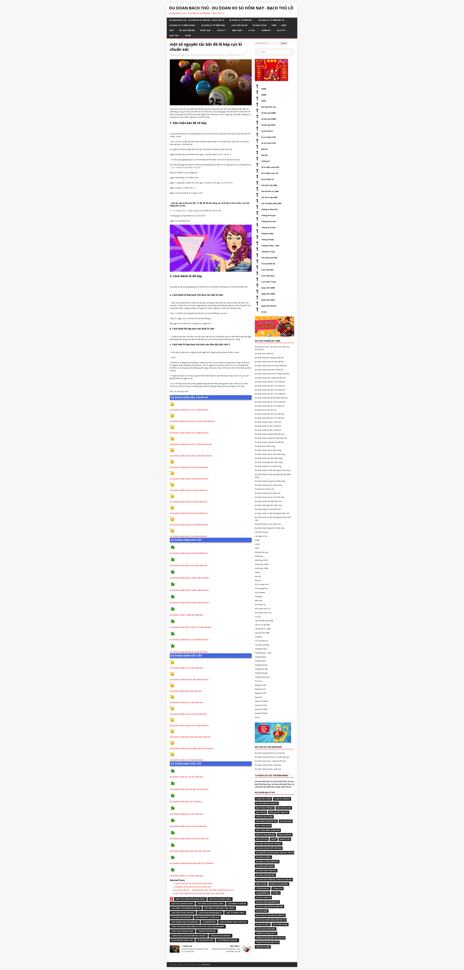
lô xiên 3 (275, 893)
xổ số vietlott (267, 131)
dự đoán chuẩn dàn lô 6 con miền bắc (269, 418)
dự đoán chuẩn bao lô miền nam (267, 493)
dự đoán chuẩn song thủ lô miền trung (270, 481)
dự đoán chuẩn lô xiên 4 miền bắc (268, 430)
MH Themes (206, 965)
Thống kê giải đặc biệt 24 (266, 933)
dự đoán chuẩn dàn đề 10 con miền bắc (270, 394)
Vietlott (221, 30)
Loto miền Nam (268, 276)
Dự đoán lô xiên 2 (263, 857)
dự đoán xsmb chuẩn (264, 866)
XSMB (274, 25)
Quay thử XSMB (268, 288)
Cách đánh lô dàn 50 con (266, 821)
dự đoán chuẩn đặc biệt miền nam (268, 501)
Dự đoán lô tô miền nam (213, 25)
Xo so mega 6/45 (268, 137)
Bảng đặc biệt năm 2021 (278, 812)
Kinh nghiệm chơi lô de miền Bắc (185, 922)
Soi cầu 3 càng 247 (263, 897)
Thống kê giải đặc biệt (207, 931)
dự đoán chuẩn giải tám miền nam (268, 505)
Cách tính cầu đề (239, 25)
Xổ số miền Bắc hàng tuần (182, 940)
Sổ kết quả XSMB (268, 113)
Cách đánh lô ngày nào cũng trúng (219, 908)
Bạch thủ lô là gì (284, 808)
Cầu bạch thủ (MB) (269, 185)
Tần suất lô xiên (263, 947)
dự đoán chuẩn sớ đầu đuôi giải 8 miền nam (272, 513)
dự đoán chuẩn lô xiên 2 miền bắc (268, 422)
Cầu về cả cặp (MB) (269, 197)
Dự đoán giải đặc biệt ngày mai (268, 848)
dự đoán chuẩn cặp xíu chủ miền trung (270, 454)
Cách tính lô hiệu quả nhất (183, 913)
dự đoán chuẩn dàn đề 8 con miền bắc (270, 390)
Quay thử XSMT (268, 300)
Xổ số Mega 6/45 (261, 588)
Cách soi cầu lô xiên (264, 817)
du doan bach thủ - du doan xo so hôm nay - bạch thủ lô (204, 55)
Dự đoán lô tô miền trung (182, 25)
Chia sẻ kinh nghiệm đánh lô (210, 913)
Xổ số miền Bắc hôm (205, 940)
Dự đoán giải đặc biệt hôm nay (268, 844)
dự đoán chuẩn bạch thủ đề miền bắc (269, 361)
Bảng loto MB (260, 685)
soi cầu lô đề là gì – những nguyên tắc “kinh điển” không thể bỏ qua (204, 890)
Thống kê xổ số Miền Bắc (220, 936)
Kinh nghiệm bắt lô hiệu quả (207, 917)
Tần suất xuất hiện (269, 257)
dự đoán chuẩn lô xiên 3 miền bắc (268, 426)
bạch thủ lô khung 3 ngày (182, 904)
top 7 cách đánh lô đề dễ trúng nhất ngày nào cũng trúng (199, 893)
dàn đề (273, 839)
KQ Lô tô (281, 30)
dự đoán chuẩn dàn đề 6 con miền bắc (270, 386)
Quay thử (173, 35)
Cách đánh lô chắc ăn (237, 904)
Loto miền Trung (268, 282)
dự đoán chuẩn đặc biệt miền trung (268, 458)
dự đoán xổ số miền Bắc (181, 917)
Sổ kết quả (205, 30)
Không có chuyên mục (279, 884)
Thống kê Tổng (268, 251)
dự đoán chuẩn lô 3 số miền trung (268, 466)
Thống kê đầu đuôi (269, 209)
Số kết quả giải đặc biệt (265, 929)
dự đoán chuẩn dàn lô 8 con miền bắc (269, 414)
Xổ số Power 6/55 (262, 584)
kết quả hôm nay (268, 107)
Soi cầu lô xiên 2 (262, 924)
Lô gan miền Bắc (209, 922)
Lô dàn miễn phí (262, 893)
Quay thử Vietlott (269, 306)
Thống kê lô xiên (268, 221)
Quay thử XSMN (268, 294)
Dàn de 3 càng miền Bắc (265, 835)
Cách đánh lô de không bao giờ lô (186, 908)
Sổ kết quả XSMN (268, 119)
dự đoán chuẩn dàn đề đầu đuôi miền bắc (271, 398)
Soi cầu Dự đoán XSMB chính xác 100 (270, 920)
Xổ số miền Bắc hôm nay (227, 940)
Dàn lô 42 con (262, 839)
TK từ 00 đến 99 (268, 264)
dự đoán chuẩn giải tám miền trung (268, 462)
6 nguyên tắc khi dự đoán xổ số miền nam (193, 887)
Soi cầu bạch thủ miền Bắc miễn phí (270, 915)
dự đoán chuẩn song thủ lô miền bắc (269, 442)
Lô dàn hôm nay (262, 889)
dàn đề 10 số (285, 839)
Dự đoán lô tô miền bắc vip (271, 20)
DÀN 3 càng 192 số (263, 826)
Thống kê (265, 30)
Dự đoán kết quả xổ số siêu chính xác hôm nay (275, 853)
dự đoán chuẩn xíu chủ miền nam (268, 524)
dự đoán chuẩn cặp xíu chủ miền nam (269, 497)
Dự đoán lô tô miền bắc (240, 20)
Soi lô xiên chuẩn (280, 924)
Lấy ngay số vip (259, 25)
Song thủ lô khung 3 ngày (182, 931)
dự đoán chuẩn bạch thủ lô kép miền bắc (271, 365)
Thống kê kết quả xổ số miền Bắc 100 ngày (189, 936)
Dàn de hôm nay (284, 835)
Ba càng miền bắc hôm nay (267, 803)
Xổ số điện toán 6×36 (263, 612)
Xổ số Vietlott (260, 592)
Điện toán (237, 30)
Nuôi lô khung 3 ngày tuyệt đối (233, 922)
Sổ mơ (188, 35)
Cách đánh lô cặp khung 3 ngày (210, 904)
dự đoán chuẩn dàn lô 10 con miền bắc (270, 402)
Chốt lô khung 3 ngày (235, 913)
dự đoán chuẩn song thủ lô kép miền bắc (271, 438)
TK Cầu (251, 30)
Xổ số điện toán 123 (269, 173)
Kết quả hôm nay (187, 30)
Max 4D (264, 155)
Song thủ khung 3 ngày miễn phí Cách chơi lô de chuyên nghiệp (198, 927)
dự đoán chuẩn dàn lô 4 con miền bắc (269, 406)
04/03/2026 (177, 55)
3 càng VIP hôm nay (282, 799)
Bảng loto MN (260, 693)
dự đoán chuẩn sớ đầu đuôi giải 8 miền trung (272, 470)
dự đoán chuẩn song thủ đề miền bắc (269, 434)
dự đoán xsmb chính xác (266, 871)
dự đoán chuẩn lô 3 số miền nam (268, 509)
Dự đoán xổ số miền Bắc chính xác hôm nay (274, 880)
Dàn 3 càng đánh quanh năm (268, 830)
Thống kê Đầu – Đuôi (270, 245)
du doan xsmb (285, 821)
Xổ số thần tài (267, 179)
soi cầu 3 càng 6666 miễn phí (267, 902)
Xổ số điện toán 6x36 (270, 167)
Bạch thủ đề (261, 812)
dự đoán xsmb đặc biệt (265, 875)
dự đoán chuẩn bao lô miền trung (268, 450)
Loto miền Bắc (267, 270)
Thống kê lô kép (268, 227)
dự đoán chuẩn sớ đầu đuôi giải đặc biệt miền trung (273, 475)
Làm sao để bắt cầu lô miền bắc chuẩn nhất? (194, 883)
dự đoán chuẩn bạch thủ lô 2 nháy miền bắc (272, 373)
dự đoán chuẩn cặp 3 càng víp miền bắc (270, 378)
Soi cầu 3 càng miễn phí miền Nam (269, 906)
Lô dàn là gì (277, 889)
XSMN (283, 25)
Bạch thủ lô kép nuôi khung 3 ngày (190, 899)
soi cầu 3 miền (261, 911)
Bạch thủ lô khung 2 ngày (220, 899)
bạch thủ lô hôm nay (264, 808)
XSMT (171, 30)
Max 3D (264, 149)
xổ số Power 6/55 (268, 143)
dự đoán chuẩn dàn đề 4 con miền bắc (270, 382)
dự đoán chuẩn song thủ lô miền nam (269, 528)
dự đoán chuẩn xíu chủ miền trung (268, 485)
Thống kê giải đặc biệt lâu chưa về (270, 938)
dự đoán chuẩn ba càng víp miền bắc (269, 357)
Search (283, 43)
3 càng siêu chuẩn (263, 799)
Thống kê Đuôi (267, 239)
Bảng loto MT (260, 689)
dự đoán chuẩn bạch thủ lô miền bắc (269, 370)
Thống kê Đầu (267, 233)
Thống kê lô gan (268, 215)
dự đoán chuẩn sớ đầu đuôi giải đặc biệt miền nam (273, 518)
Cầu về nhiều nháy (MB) (271, 203)
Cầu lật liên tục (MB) (270, 191)
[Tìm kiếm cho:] (274, 52)
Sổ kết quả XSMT (268, 125)
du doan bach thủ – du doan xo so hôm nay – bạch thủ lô (196, 20)
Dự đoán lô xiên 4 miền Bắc (267, 862)
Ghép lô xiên (261, 884)
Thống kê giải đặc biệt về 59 (267, 942)
